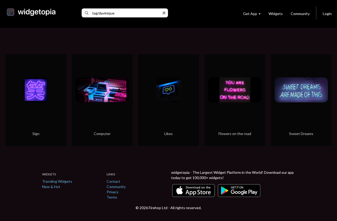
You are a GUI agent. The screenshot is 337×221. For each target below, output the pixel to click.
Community (300, 13)
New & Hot (51, 186)
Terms (112, 197)
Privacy (112, 192)
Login (327, 13)
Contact (113, 181)
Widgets (276, 13)
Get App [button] (250, 13)
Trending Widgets (57, 181)
